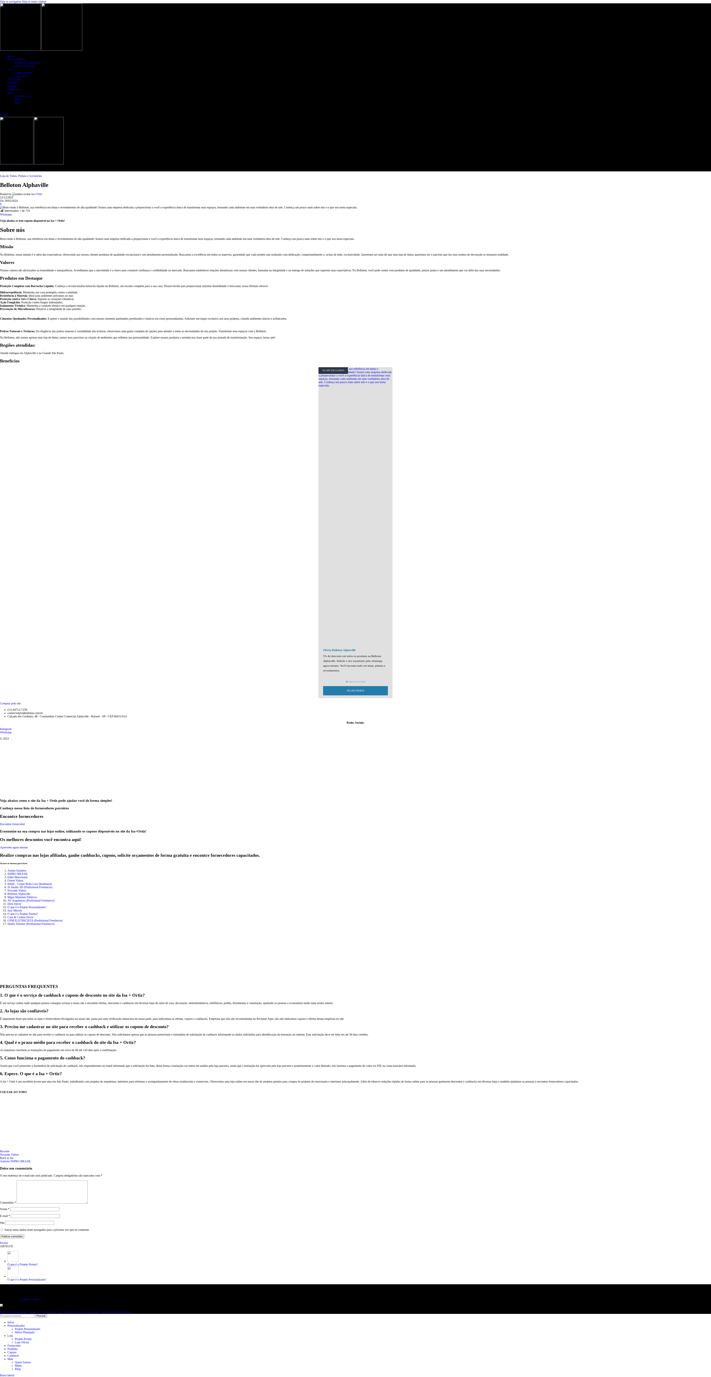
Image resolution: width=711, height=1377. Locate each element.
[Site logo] (20, 49)
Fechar (4, 1242)
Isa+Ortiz (36, 194)
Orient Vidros (15, 880)
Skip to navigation (11, 1)
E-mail (5, 1215)
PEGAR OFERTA (355, 690)
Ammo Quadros (16, 870)
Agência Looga (30, 1299)
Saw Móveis (14, 910)
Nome (4, 1209)
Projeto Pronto (23, 72)
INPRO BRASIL (17, 873)
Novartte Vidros (16, 890)
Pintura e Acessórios (30, 175)
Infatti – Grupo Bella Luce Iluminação (29, 883)
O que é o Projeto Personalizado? (26, 907)
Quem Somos (23, 96)
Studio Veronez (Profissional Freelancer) (31, 923)
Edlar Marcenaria (17, 877)
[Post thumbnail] (13, 1261)
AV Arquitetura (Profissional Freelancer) (31, 900)
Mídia (18, 99)
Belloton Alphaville (18, 893)
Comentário (8, 1202)
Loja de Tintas (8, 175)
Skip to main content (34, 1)
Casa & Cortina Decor (20, 917)
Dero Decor (14, 903)
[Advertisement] (355, 769)
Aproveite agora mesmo (14, 847)
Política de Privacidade (13, 1312)
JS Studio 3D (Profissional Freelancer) (29, 887)
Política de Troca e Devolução (82, 1312)
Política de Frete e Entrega (116, 1312)
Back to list (6, 1158)
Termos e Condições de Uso (45, 1312)
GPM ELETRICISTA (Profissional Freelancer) (35, 920)
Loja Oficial (22, 76)
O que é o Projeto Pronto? (22, 913)
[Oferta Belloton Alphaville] (355, 506)
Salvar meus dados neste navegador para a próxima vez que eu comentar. (46, 1229)
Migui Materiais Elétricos (22, 897)
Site (2, 1222)
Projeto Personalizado (27, 62)
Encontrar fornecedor (12, 824)
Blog (18, 102)
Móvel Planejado (25, 66)
